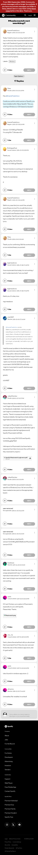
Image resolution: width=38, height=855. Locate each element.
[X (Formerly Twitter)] (13, 824)
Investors (8, 765)
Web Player (9, 783)
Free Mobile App (10, 787)
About (7, 735)
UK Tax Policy (19, 848)
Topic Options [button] (18, 76)
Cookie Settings (17, 842)
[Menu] (34, 15)
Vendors (8, 769)
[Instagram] (7, 824)
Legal (6, 839)
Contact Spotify (10, 791)
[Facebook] (19, 824)
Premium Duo (9, 805)
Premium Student (11, 813)
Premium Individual (11, 801)
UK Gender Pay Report (10, 851)
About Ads (7, 845)
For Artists (8, 753)
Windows (12, 61)
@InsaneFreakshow (12, 96)
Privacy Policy (8, 842)
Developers (9, 757)
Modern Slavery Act (9, 848)
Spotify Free (9, 817)
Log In (30, 15)
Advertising (9, 761)
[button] (34, 31)
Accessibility (15, 845)
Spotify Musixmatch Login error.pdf (16, 457)
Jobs (6, 740)
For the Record (10, 744)
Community (10, 15)
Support (7, 779)
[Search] (25, 15)
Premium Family (10, 809)
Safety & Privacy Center (14, 839)
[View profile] (5, 31)
